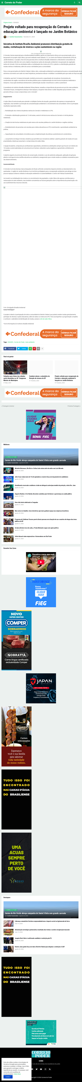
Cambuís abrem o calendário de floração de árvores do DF (39, 377)
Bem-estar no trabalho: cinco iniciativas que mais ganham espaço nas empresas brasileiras (42, 511)
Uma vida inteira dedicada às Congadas (26, 502)
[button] (2, 2)
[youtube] (41, 1069)
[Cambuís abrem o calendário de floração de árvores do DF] (41, 367)
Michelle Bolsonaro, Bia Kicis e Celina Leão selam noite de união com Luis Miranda (39, 468)
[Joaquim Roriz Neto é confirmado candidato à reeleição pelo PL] (9, 940)
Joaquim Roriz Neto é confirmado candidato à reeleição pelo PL (33, 938)
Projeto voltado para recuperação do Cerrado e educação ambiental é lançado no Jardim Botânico (66, 378)
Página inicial (8, 22)
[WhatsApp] (30, 348)
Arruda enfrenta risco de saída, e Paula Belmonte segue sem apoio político (37, 528)
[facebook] (32, 1069)
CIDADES (16, 22)
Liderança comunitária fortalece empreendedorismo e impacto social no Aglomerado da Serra (42, 921)
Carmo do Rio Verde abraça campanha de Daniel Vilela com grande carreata (35, 460)
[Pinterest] (34, 348)
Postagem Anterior (8, 406)
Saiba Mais (17, 1074)
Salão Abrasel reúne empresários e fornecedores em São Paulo (33, 536)
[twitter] (36, 1069)
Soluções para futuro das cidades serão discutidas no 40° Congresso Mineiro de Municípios (15, 378)
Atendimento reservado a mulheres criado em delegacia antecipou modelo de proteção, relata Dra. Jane (45, 485)
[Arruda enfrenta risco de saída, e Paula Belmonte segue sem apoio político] (9, 530)
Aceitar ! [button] (8, 1077)
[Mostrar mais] (42, 348)
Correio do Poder (13, 2)
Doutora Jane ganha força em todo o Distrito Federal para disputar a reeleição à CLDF (40, 947)
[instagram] (45, 1069)
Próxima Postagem (74, 406)
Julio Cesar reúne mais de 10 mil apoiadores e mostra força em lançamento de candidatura (41, 477)
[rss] (50, 1069)
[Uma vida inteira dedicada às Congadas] (9, 504)
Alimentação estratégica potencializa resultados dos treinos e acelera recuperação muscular (42, 930)
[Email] (38, 348)
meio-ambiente (29, 342)
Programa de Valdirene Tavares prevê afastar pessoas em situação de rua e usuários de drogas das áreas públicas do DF (46, 520)
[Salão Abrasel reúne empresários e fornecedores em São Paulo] (9, 538)
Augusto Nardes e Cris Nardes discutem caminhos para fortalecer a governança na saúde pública (43, 494)
